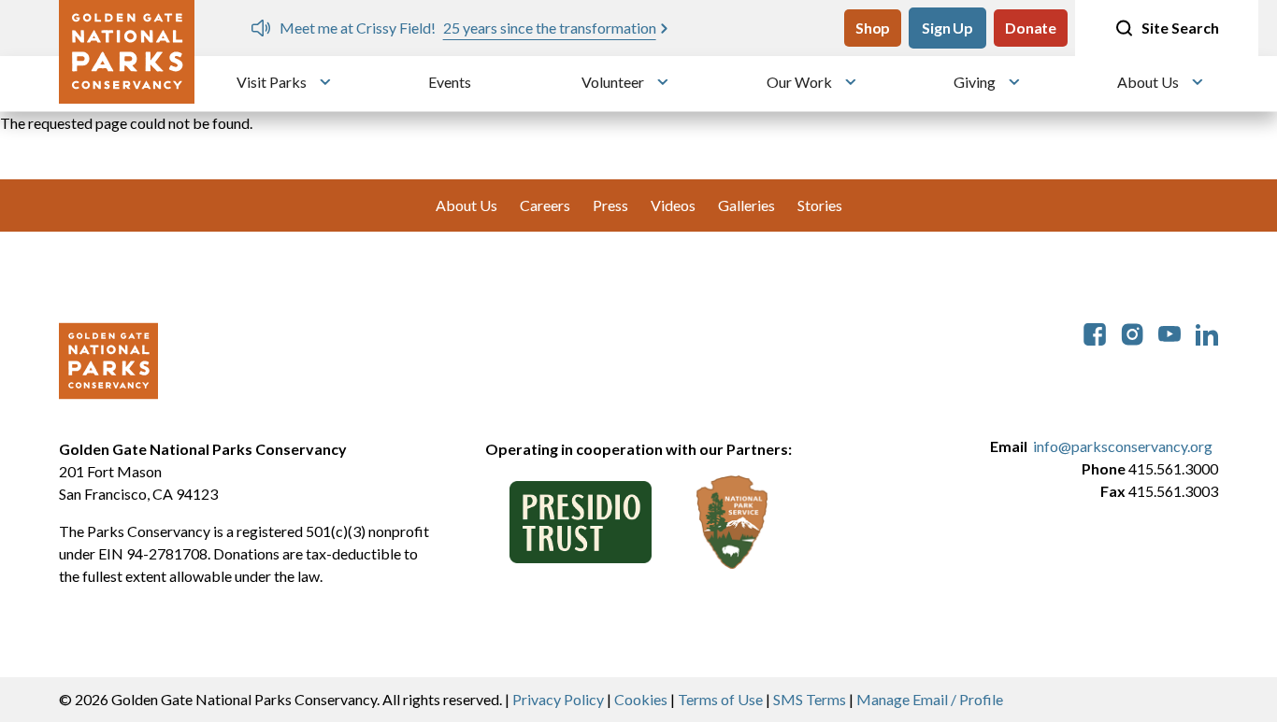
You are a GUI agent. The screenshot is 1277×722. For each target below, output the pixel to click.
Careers (545, 205)
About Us (1148, 82)
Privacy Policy (558, 699)
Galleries (746, 205)
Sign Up (947, 27)
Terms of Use (720, 699)
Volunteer (612, 82)
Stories (819, 205)
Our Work (799, 82)
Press (610, 205)
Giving (975, 82)
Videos (673, 205)
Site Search (1180, 27)
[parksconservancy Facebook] (1094, 332)
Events (449, 82)
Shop (872, 27)
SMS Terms (809, 699)
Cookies (640, 699)
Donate (1030, 27)
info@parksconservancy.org (1122, 446)
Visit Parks (272, 82)
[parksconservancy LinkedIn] (1207, 332)
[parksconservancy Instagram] (1132, 332)
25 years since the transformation (549, 27)
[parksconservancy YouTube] (1169, 332)
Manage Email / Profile (929, 699)
